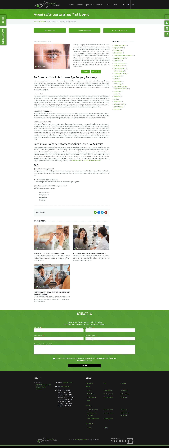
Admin (39, 41)
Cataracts (117, 60)
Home (36, 21)
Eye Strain (117, 109)
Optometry (117, 81)
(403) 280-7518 (73, 324)
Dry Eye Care (118, 48)
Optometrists (118, 53)
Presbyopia (117, 91)
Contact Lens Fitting (120, 73)
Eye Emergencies (119, 68)
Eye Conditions (118, 107)
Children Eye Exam (119, 45)
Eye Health (117, 76)
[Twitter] (128, 4)
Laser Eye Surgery (119, 63)
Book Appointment (3, 36)
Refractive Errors (119, 104)
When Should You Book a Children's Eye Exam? (49, 253)
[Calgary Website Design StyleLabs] (122, 441)
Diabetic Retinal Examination (123, 55)
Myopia (116, 94)
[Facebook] (123, 4)
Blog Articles (42, 21)
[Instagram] (133, 4)
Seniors (116, 79)
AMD (115, 99)
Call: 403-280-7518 (120, 30)
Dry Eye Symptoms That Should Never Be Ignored (89, 253)
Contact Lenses (119, 66)
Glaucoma (117, 96)
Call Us (3, 20)
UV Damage (117, 84)
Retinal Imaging (119, 71)
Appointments (85, 30)
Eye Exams (117, 50)
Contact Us (51, 30)
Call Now (85, 71)
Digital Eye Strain (119, 58)
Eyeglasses (117, 101)
